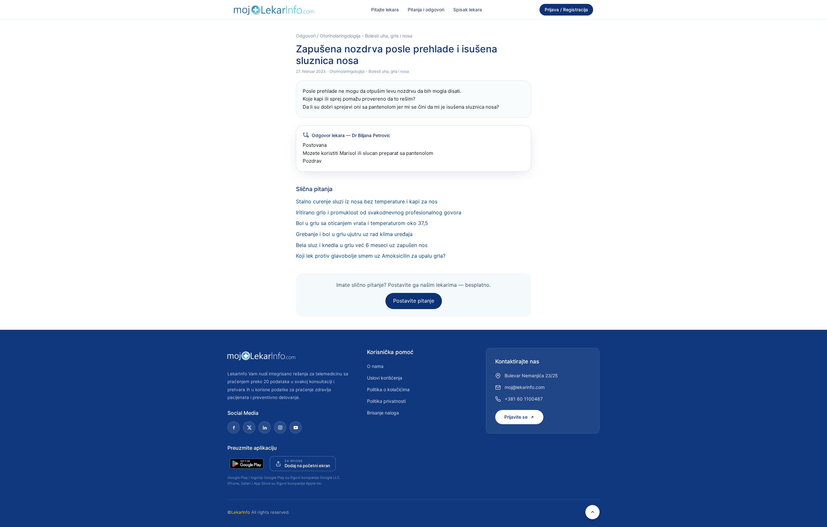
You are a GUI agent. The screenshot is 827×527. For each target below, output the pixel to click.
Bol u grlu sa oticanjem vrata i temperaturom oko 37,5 (362, 223)
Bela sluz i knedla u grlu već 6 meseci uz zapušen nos (361, 245)
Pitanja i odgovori (426, 9)
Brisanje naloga (383, 412)
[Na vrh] (592, 512)
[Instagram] (280, 427)
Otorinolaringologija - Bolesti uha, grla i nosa (366, 35)
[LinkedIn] (264, 427)
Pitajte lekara (385, 9)
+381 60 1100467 (524, 399)
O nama (375, 366)
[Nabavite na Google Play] (246, 463)
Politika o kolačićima (388, 389)
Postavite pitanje (413, 300)
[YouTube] (295, 427)
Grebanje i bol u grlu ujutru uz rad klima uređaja (354, 234)
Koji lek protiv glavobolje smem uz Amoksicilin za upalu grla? (370, 256)
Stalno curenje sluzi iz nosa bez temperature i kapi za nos (366, 201)
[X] (249, 427)
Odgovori (306, 35)
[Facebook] (233, 427)
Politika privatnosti (386, 401)
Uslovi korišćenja (384, 378)
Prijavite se (516, 417)
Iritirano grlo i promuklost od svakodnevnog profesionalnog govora (378, 212)
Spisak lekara (467, 9)
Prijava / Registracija (566, 9)
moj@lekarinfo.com (525, 387)
